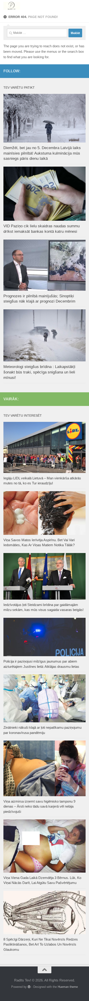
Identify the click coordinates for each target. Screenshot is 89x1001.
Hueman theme (68, 986)
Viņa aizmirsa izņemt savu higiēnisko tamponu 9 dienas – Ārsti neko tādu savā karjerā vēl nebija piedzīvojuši (39, 806)
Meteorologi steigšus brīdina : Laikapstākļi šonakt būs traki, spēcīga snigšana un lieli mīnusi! (39, 372)
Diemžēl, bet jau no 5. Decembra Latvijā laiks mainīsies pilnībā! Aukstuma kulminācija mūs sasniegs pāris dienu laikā (42, 153)
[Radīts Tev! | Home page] (15, 6)
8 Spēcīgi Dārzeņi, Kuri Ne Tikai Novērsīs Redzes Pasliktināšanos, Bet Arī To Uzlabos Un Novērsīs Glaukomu (40, 944)
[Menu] (83, 5)
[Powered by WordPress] (29, 986)
